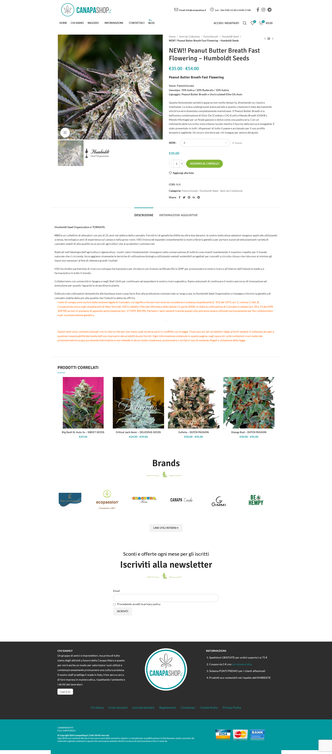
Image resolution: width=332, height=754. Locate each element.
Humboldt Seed (230, 36)
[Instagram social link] (263, 9)
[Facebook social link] (257, 9)
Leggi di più (65, 691)
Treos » (171, 740)
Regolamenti (167, 707)
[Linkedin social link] (194, 197)
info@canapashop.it (196, 10)
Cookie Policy (209, 707)
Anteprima (106, 400)
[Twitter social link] (184, 197)
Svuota (238, 142)
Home (172, 36)
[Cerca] (245, 23)
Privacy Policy (232, 707)
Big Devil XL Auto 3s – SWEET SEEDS (83, 432)
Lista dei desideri (143, 707)
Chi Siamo (97, 707)
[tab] (143, 213)
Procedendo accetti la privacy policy (138, 604)
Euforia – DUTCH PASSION (193, 432)
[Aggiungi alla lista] (106, 383)
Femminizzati (211, 36)
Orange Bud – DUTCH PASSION (248, 432)
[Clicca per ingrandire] (65, 132)
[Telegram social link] (269, 9)
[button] (106, 392)
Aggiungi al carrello (204, 163)
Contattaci (188, 707)
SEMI (172, 142)
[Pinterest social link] (189, 197)
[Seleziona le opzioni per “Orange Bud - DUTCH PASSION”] (271, 392)
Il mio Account (118, 707)
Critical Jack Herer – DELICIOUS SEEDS (138, 432)
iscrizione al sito (241, 664)
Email (116, 590)
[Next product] (273, 39)
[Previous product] (265, 39)
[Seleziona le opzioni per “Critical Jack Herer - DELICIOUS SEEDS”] (161, 392)
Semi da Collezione (189, 36)
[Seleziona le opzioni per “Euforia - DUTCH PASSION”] (216, 392)
